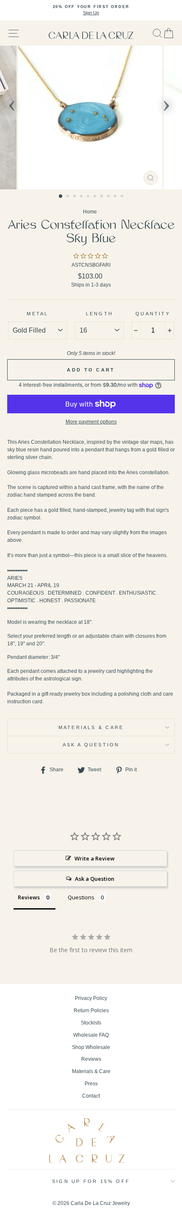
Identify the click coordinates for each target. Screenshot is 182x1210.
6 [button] (96, 197)
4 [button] (82, 197)
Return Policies (91, 1010)
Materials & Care (91, 727)
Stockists (91, 1023)
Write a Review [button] (94, 858)
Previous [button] (11, 103)
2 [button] (68, 197)
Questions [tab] (81, 897)
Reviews (91, 1059)
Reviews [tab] (29, 897)
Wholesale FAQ (91, 1035)
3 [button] (75, 197)
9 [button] (116, 197)
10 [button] (123, 197)
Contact (91, 1096)
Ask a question (91, 744)
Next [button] (166, 103)
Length (99, 313)
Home (90, 212)
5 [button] (89, 197)
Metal (37, 313)
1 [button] (61, 196)
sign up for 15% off (91, 1181)
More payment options (91, 422)
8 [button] (109, 197)
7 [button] (102, 197)
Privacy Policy (91, 998)
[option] (91, 10)
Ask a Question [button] (94, 878)
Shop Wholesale (91, 1047)
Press (91, 1084)
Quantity (152, 313)
